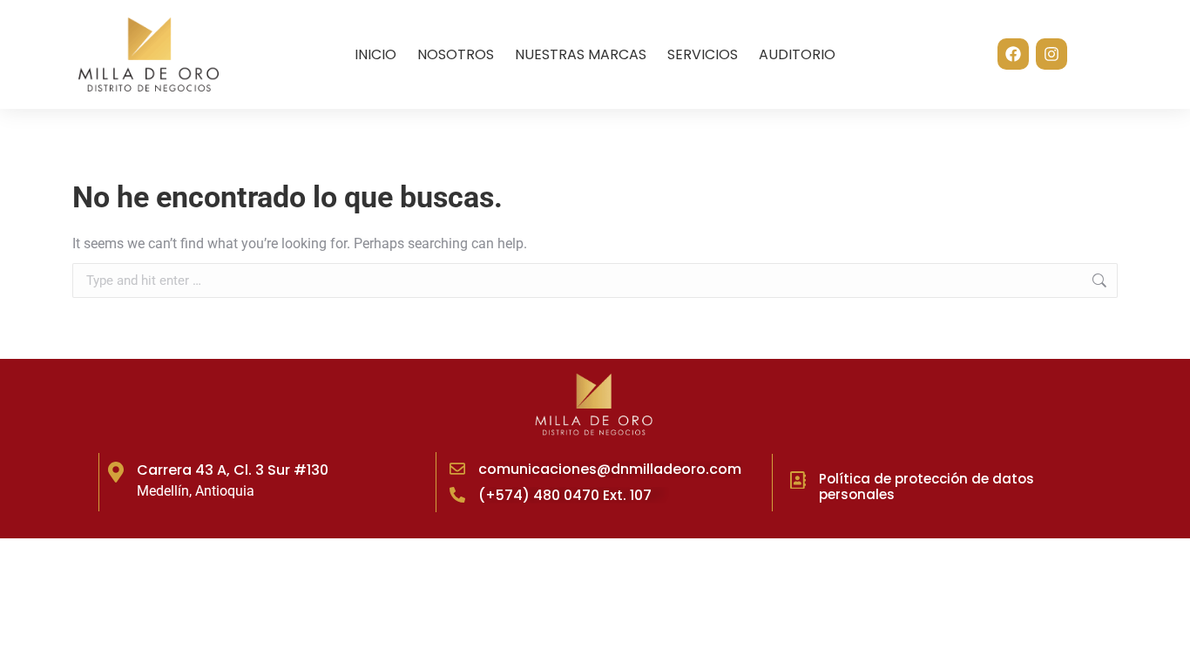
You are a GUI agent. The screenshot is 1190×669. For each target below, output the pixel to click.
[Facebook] (1013, 54)
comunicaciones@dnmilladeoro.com (609, 469)
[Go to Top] (1163, 642)
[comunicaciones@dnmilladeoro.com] (457, 468)
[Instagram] (1051, 54)
